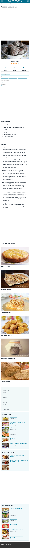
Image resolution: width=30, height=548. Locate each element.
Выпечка (7, 3)
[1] (11, 63)
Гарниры (5, 397)
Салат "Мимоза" (13, 417)
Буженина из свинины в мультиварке (18, 443)
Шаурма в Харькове (14, 465)
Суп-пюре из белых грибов (16, 508)
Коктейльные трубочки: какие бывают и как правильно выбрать (19, 461)
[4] (17, 63)
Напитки (4, 404)
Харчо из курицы (13, 513)
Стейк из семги (13, 433)
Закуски (4, 395)
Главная (2, 3)
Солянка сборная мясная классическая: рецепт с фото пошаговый (16, 536)
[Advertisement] (15, 23)
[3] (15, 63)
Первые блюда (6, 387)
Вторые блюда (6, 390)
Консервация (6, 409)
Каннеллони (12, 438)
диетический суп (13, 524)
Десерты (5, 402)
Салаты (4, 392)
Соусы (4, 407)
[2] (13, 63)
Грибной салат (13, 427)
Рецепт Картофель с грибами (16, 529)
